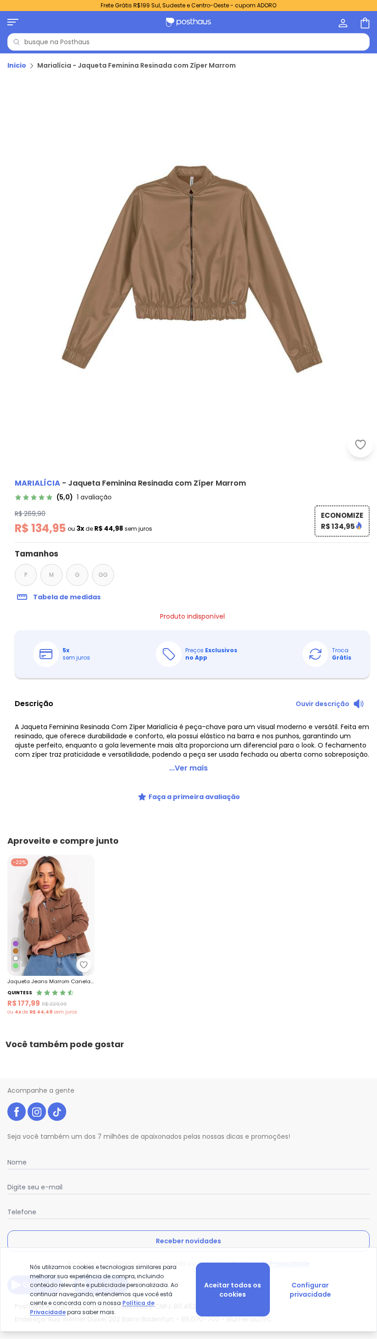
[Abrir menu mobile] (12, 22)
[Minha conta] (342, 22)
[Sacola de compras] (364, 22)
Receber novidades (188, 1241)
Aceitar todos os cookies (232, 1290)
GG (103, 575)
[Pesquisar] (16, 41)
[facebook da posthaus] (16, 1111)
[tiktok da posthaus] (57, 1111)
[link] (63, 497)
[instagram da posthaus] (37, 1111)
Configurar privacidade (310, 1290)
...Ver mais (188, 768)
